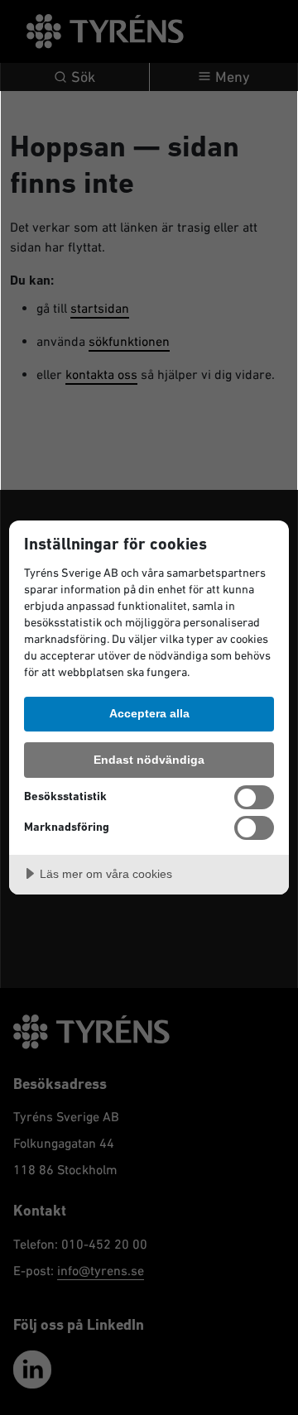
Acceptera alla (149, 713)
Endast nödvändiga (149, 759)
